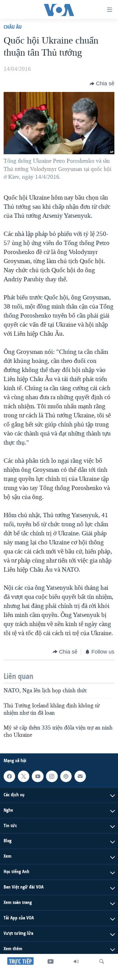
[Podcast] (66, 776)
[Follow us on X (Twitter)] (23, 776)
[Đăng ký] (80, 776)
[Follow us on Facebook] (9, 776)
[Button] (102, 83)
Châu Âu (13, 26)
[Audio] (76, 961)
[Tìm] (102, 961)
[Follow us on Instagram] (51, 776)
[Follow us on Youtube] (37, 776)
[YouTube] (50, 961)
